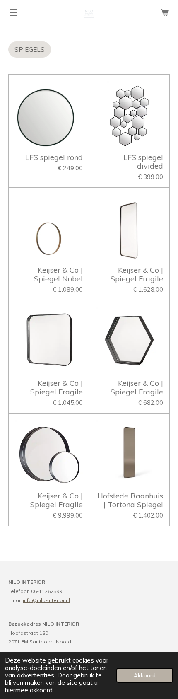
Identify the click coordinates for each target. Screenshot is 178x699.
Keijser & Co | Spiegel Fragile (137, 274)
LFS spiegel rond (54, 157)
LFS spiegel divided (143, 161)
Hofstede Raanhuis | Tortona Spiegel (130, 500)
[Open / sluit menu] (13, 12)
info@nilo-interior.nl (46, 600)
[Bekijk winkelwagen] (165, 12)
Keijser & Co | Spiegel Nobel (58, 274)
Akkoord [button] (145, 675)
